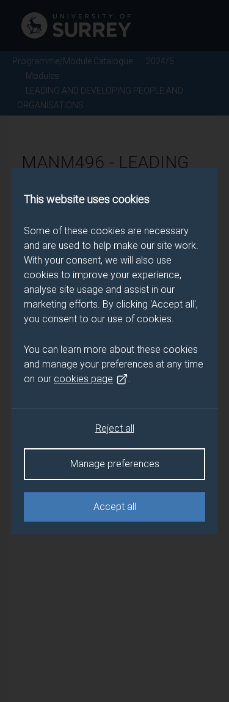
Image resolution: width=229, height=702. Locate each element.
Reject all (114, 428)
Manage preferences (114, 464)
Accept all (114, 506)
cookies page (83, 379)
